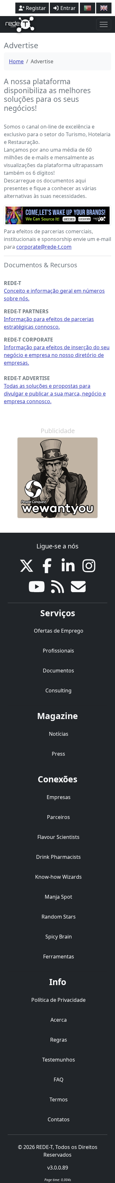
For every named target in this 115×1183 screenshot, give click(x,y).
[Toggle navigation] (103, 24)
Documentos (58, 670)
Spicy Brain (58, 936)
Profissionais (58, 650)
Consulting (58, 690)
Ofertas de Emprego (58, 630)
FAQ (59, 1079)
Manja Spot (58, 896)
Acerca (58, 1019)
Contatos (59, 1119)
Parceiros (58, 817)
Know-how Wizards (58, 876)
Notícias (58, 733)
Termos (59, 1099)
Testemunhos (58, 1059)
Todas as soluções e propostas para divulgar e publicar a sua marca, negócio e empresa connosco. (55, 393)
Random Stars (59, 916)
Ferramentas (58, 956)
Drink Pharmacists (58, 856)
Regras (58, 1039)
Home (16, 61)
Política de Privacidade (58, 999)
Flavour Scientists (58, 837)
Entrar (67, 8)
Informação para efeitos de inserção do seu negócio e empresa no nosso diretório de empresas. (57, 355)
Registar (35, 8)
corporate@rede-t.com (44, 246)
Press (58, 753)
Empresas (59, 797)
